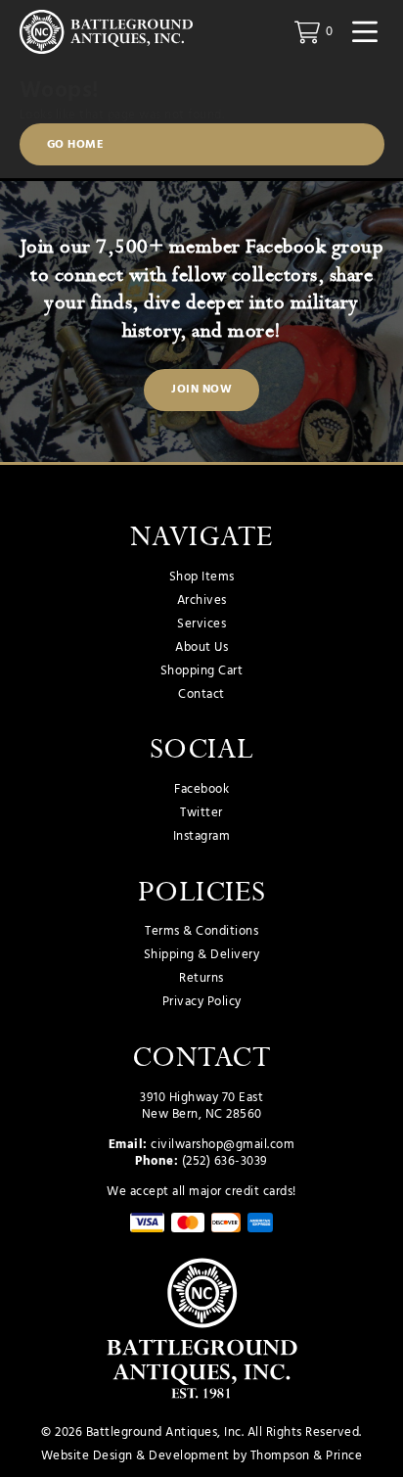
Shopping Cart (202, 671)
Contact (201, 695)
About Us (201, 648)
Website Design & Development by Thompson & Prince (202, 1456)
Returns (201, 979)
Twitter (201, 813)
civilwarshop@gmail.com (222, 1144)
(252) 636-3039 (225, 1161)
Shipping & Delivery (202, 955)
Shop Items (202, 577)
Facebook (201, 790)
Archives (202, 601)
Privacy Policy (202, 1002)
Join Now (201, 389)
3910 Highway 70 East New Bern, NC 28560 (201, 1106)
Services (201, 624)
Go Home (76, 145)
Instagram (202, 837)
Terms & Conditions (201, 932)
